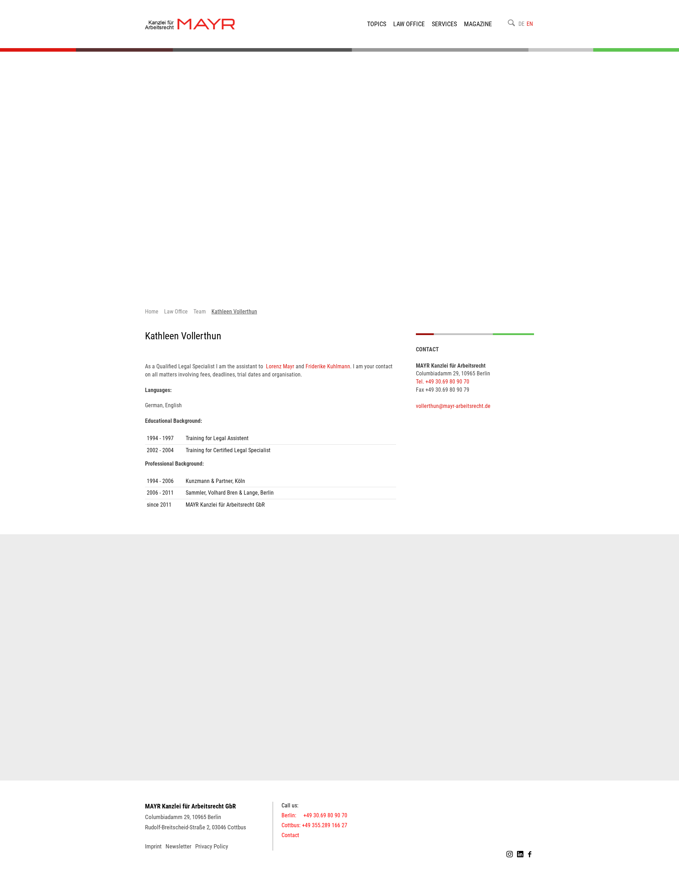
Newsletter (178, 846)
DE (521, 24)
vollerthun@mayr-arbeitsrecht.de (453, 406)
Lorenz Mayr (280, 366)
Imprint (153, 846)
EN (530, 24)
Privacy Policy (211, 846)
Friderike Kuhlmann (327, 366)
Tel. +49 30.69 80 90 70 (442, 381)
